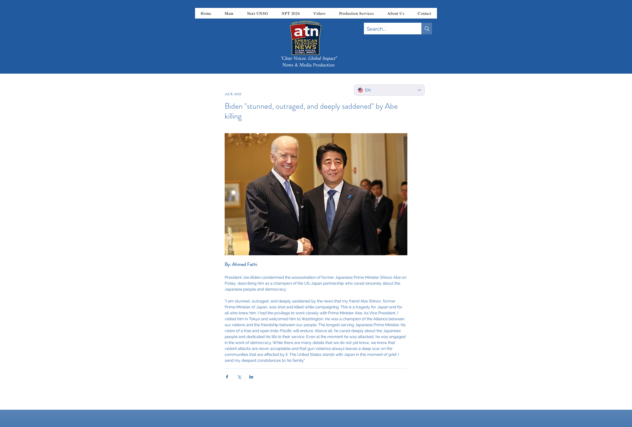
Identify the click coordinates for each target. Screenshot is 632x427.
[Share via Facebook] (227, 376)
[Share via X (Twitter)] (239, 376)
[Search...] (426, 28)
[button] (229, 13)
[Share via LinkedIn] (251, 376)
